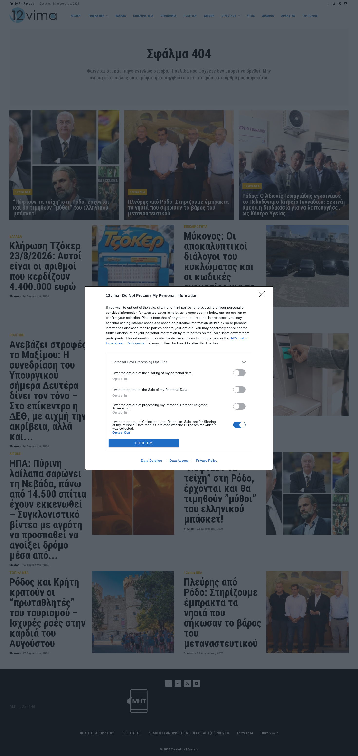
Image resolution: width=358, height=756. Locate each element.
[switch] (239, 372)
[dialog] (179, 378)
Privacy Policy (206, 460)
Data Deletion (151, 460)
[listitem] (179, 362)
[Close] (263, 296)
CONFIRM (144, 443)
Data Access (179, 460)
